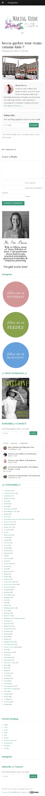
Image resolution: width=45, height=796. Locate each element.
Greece (6, 566)
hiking (6, 574)
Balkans (6, 514)
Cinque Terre (8, 527)
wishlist (6, 704)
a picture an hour (10, 493)
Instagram (7, 597)
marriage (7, 621)
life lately (7, 613)
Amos (6, 501)
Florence (7, 543)
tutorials (7, 683)
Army (6, 506)
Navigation (13, 2)
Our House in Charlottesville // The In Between (24, 476)
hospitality (7, 590)
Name (30, 183)
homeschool (8, 587)
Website (27, 196)
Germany (7, 550)
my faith (6, 636)
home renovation (10, 582)
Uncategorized (9, 686)
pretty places (8, 652)
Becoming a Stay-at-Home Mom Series (17, 519)
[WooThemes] (34, 792)
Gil (5, 556)
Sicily (5, 665)
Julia (5, 603)
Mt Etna (6, 634)
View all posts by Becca (13, 106)
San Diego (7, 660)
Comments (23, 443)
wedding (7, 699)
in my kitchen (8, 595)
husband (7, 592)
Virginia (6, 694)
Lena (5, 610)
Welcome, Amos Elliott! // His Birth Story (22, 460)
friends (6, 548)
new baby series (9, 644)
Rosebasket (8, 657)
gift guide (7, 553)
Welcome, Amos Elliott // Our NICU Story (22, 454)
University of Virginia (11, 689)
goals (6, 561)
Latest (5, 443)
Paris (5, 649)
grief (5, 569)
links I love (7, 616)
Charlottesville (9, 524)
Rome (6, 655)
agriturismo (8, 496)
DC (5, 532)
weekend (7, 702)
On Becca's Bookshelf (11, 647)
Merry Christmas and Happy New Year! (21, 447)
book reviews (8, 522)
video (6, 691)
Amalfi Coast (8, 498)
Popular (14, 443)
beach (6, 517)
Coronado (7, 530)
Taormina (7, 673)
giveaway (7, 558)
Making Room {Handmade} (13, 618)
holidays (7, 579)
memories (7, 623)
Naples (6, 639)
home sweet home (10, 584)
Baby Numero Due (10, 511)
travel (6, 681)
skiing (6, 670)
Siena (6, 668)
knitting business (9, 608)
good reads (8, 563)
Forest (6, 545)
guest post (7, 571)
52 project (7, 490)
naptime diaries (9, 642)
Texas (6, 676)
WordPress (15, 792)
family (6, 540)
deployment (8, 535)
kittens (6, 605)
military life (7, 626)
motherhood (8, 629)
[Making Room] (22, 32)
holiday (6, 576)
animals (6, 503)
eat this (6, 537)
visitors (6, 696)
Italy (5, 600)
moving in (7, 631)
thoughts (7, 678)
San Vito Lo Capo (10, 663)
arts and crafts (9, 509)
